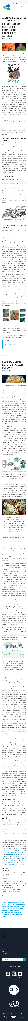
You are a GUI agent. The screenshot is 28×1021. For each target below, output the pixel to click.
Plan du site (4, 951)
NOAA (22, 864)
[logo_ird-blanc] (14, 1005)
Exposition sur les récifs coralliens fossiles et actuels (11, 30)
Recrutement (4, 941)
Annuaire (6, 1)
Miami (19, 846)
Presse (3, 944)
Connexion (4, 937)
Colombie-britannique (8, 852)
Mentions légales (5, 949)
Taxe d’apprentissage (5, 942)
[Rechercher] (20, 7)
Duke (19, 850)
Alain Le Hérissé (9, 344)
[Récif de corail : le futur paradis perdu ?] (14, 379)
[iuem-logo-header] (10, 7)
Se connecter (21, 1)
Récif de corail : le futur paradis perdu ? (13, 365)
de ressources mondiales (16, 860)
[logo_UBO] (14, 975)
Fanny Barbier (9, 887)
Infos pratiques (4, 953)
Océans (14, 858)
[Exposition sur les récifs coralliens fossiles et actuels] (14, 47)
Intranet (16, 1)
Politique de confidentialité (6, 947)
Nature (24, 858)
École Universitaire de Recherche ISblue (18, 1013)
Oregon (24, 852)
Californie (8, 848)
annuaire (15, 881)
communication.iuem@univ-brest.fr (11, 891)
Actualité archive (6, 38)
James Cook (6, 850)
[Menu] (24, 7)
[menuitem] (20, 7)
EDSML (12, 806)
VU (17, 848)
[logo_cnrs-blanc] (14, 990)
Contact (11, 1)
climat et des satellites (8, 862)
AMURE (24, 842)
